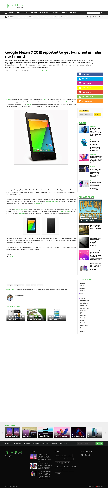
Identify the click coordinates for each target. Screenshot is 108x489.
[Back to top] (103, 482)
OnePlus (66, 466)
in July (44, 99)
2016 (81, 291)
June (81, 316)
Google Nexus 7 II (19, 285)
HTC (70, 455)
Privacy (54, 444)
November (83, 303)
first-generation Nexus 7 (21, 209)
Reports (40, 285)
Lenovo (58, 463)
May (81, 318)
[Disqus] (40, 347)
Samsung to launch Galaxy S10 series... (45, 436)
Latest (18, 13)
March (82, 323)
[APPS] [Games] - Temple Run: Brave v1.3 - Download (88, 219)
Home (11, 13)
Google (8, 99)
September (83, 308)
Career (46, 444)
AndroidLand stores (52, 201)
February (82, 325)
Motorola (44, 13)
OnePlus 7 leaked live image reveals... (29, 436)
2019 (81, 283)
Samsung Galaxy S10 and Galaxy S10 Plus (12, 436)
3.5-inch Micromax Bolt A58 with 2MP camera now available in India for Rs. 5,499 (42, 289)
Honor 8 (58, 459)
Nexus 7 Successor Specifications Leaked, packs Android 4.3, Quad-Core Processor (96, 241)
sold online (22, 213)
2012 (81, 331)
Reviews (73, 13)
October (82, 306)
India (26, 13)
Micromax (66, 463)
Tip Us (37, 444)
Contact (27, 444)
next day (29, 104)
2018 (81, 286)
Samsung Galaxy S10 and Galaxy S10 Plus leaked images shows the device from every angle (44, 457)
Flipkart (31, 17)
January (82, 328)
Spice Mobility (38, 203)
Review (74, 466)
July (81, 313)
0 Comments (34, 71)
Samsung (55, 13)
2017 (81, 288)
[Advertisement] (62, 5)
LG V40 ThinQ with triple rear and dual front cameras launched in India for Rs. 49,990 (45, 466)
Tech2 (11, 256)
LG (71, 459)
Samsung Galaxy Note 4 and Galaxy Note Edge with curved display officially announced (96, 267)
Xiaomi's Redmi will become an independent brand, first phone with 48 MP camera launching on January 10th (96, 255)
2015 (81, 293)
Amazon (24, 17)
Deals (18, 17)
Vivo (71, 470)
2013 (81, 299)
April (81, 320)
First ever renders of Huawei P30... (94, 436)
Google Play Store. (64, 211)
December (83, 301)
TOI (13, 254)
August (82, 311)
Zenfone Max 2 (57, 17)
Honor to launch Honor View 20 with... (78, 436)
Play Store (64, 444)
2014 (81, 296)
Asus (57, 455)
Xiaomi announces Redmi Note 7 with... (61, 436)
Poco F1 (66, 17)
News (33, 285)
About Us (18, 444)
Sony (65, 470)
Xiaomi (64, 13)
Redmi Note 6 (47, 17)
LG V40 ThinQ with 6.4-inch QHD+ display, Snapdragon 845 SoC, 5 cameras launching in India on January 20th (44, 474)
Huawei (34, 13)
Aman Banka (46, 71)
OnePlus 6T (38, 17)
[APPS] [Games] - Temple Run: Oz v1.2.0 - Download (95, 227)
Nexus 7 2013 (64, 102)
